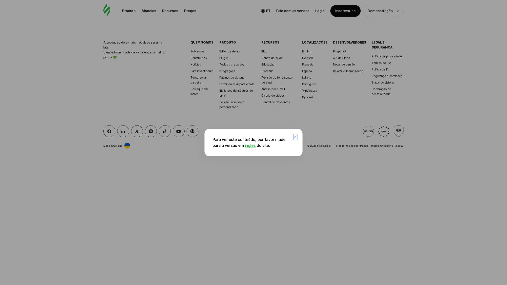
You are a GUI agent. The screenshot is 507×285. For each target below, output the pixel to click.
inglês (250, 145)
